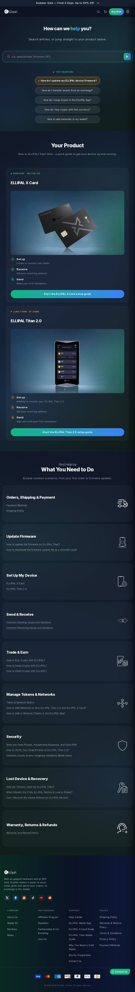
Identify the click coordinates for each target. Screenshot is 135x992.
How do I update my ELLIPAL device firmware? (69, 80)
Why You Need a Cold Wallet (81, 947)
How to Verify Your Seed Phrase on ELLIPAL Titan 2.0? (37, 750)
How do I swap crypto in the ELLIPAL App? (68, 100)
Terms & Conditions (111, 933)
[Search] (127, 56)
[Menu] (127, 11)
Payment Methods (16, 505)
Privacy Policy (108, 939)
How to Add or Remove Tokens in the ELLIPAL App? (35, 713)
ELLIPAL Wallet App (80, 923)
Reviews (12, 929)
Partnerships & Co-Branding (49, 931)
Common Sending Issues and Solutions (28, 622)
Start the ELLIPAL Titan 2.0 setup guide (67, 432)
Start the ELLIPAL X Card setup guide (67, 293)
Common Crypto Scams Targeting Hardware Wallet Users (39, 755)
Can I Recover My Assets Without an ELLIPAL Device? (37, 797)
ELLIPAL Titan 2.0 (16, 588)
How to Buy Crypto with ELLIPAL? (25, 660)
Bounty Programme (80, 955)
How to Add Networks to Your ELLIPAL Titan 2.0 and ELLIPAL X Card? (46, 707)
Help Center (75, 917)
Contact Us (75, 961)
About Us (12, 917)
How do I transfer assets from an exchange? (67, 90)
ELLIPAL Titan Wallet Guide (80, 937)
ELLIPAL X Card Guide (81, 929)
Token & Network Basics (20, 702)
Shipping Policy (15, 510)
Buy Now (116, 11)
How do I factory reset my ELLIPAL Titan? (30, 786)
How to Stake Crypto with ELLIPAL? (26, 671)
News (10, 935)
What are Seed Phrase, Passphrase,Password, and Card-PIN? (41, 744)
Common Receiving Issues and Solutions (29, 627)
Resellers (43, 923)
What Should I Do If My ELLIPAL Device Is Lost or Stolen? (39, 792)
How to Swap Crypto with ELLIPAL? (26, 665)
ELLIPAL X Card (15, 583)
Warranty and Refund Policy (22, 832)
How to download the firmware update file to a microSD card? (41, 549)
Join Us (42, 939)
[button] (98, 11)
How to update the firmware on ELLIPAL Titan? (33, 544)
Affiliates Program (48, 917)
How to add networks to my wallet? (67, 119)
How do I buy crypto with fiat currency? (67, 109)
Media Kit (12, 923)
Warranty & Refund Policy (110, 925)
